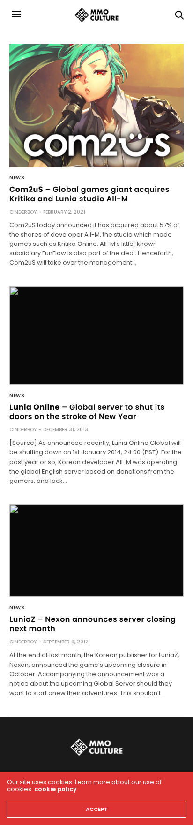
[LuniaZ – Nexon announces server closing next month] (96, 550)
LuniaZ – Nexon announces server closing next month (92, 624)
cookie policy (55, 789)
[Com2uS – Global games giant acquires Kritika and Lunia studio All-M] (96, 105)
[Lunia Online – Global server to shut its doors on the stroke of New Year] (96, 335)
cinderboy (23, 211)
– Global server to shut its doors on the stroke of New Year (87, 412)
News (16, 178)
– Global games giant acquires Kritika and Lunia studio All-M (89, 194)
